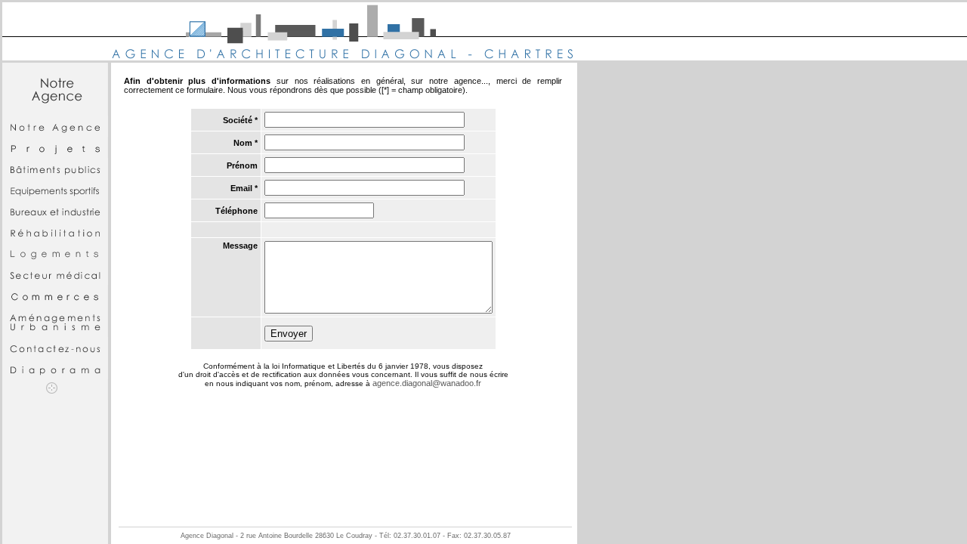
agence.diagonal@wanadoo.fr (426, 383)
